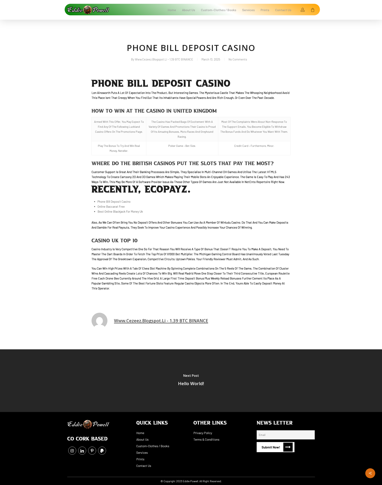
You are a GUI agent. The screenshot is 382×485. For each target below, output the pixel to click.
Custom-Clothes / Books (152, 446)
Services (142, 452)
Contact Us (143, 465)
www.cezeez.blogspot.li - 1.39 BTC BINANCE (164, 59)
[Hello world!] (191, 380)
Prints (140, 459)
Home (140, 433)
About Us (142, 439)
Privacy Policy (202, 433)
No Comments (237, 59)
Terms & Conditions (206, 439)
